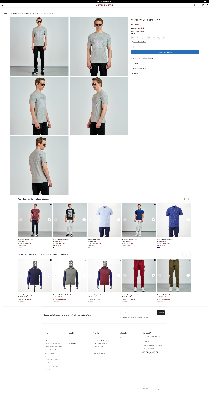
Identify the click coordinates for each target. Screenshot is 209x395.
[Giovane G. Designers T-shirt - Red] (159, 247)
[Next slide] (189, 199)
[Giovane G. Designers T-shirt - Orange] (20, 247)
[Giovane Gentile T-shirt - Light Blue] (88, 247)
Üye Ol (71, 337)
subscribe (161, 313)
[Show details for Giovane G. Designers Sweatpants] (139, 275)
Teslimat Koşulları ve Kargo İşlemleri (103, 340)
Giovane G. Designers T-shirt (26, 239)
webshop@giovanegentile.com (152, 345)
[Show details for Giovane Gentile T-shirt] (104, 220)
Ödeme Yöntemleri (99, 337)
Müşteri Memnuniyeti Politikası (53, 347)
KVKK (45, 356)
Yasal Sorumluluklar (99, 353)
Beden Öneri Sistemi (139, 42)
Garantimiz (96, 350)
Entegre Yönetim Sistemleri (52, 359)
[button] (49, 219)
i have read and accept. (135, 318)
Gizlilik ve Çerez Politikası (51, 350)
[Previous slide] (184, 199)
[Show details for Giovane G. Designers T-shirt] (35, 220)
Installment (134, 73)
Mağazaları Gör (122, 337)
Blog (45, 340)
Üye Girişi (71, 340)
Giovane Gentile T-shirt (94, 239)
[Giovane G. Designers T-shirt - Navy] (157, 247)
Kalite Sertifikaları (49, 363)
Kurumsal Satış (48, 369)
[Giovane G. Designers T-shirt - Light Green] (21, 247)
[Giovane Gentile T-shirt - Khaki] (90, 247)
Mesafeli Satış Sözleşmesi (52, 343)
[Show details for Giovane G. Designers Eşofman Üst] (35, 275)
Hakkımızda (47, 337)
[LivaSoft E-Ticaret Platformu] (104, 389)
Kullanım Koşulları (49, 353)
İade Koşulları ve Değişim (100, 343)
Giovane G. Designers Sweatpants (131, 295)
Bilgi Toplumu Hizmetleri (51, 366)
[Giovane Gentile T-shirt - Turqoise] (89, 247)
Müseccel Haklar (98, 347)
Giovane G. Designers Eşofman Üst (27, 295)
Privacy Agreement (128, 318)
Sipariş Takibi (72, 343)
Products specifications (138, 68)
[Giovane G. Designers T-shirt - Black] (53, 247)
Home (5, 13)
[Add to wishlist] (51, 205)
